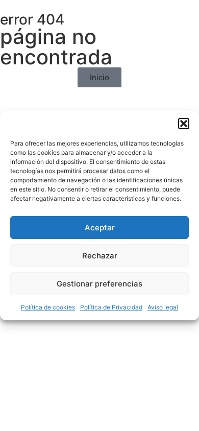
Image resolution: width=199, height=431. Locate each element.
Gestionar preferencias (99, 284)
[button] (184, 123)
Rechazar (99, 255)
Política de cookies (48, 307)
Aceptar (100, 227)
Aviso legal (162, 307)
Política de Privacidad (111, 307)
